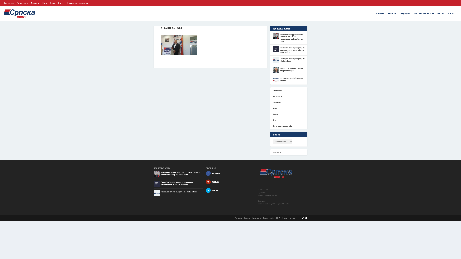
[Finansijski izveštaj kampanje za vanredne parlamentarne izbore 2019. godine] (276, 49)
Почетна (380, 14)
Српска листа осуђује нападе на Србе (291, 79)
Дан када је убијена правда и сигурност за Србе (291, 70)
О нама (440, 14)
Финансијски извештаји (77, 3)
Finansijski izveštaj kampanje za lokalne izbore (292, 60)
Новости (392, 14)
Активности (22, 3)
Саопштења (9, 3)
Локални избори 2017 (424, 14)
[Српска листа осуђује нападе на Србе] (276, 80)
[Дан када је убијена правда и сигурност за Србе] (276, 70)
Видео (52, 3)
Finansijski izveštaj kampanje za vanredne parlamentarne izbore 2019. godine (292, 50)
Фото (44, 3)
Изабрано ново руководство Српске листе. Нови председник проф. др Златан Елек (291, 38)
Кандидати (405, 14)
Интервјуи (34, 3)
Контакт (452, 14)
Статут (61, 3)
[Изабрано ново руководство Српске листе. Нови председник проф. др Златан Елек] (276, 36)
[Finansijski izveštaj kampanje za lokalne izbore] (276, 60)
